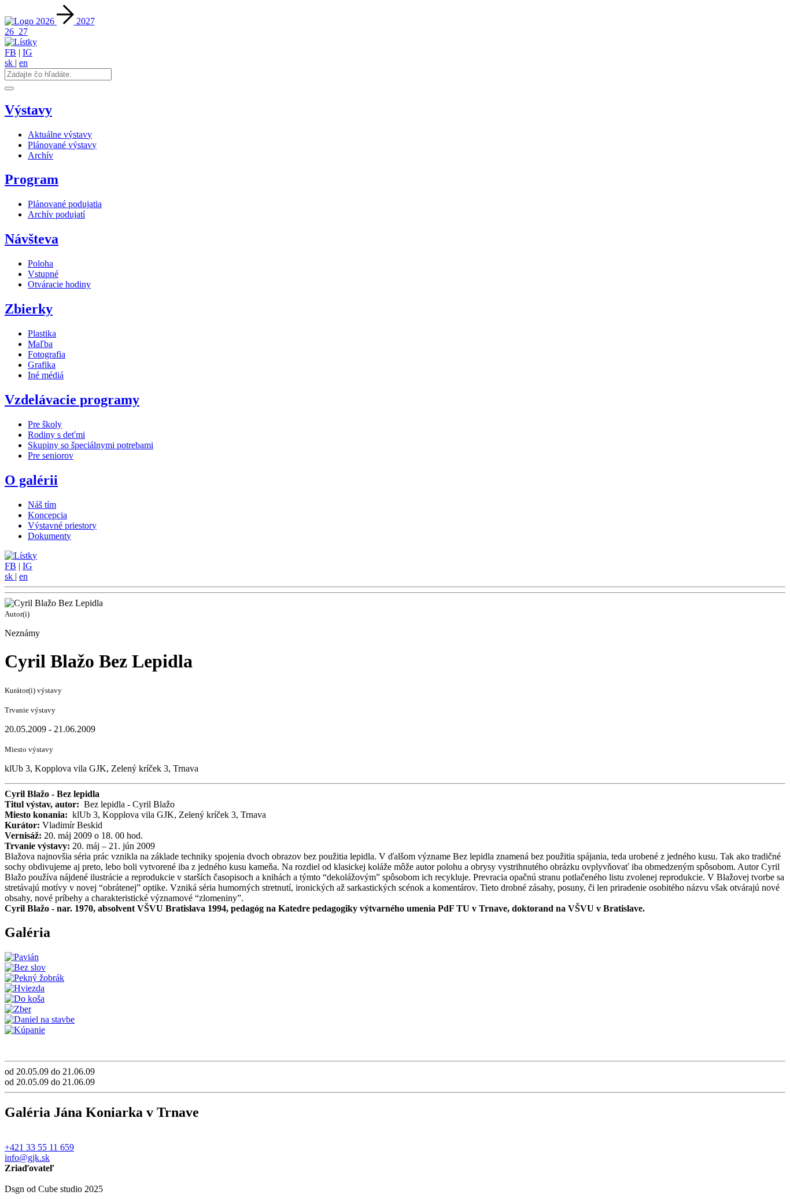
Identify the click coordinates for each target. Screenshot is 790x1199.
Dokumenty (49, 536)
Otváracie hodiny (59, 284)
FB (10, 52)
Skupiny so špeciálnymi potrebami (90, 445)
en (23, 63)
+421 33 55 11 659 (39, 1147)
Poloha (40, 263)
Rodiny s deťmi (56, 435)
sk (10, 63)
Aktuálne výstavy (60, 134)
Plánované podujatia (65, 204)
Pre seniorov (50, 455)
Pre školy (45, 424)
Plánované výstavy (62, 145)
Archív (40, 155)
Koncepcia (47, 515)
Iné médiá (46, 375)
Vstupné (43, 274)
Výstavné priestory (62, 525)
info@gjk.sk (27, 1158)
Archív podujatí (56, 214)
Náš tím (42, 505)
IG (27, 52)
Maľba (40, 344)
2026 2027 (65, 21)
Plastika (42, 333)
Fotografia (46, 354)
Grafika (42, 365)
